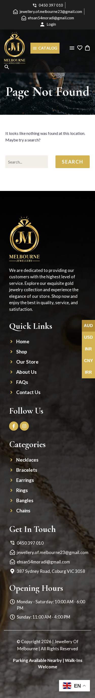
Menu (72, 48)
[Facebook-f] (13, 426)
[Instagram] (24, 426)
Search (72, 162)
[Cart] (87, 48)
